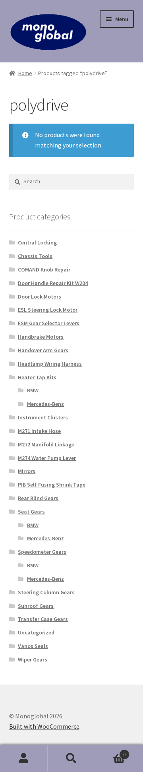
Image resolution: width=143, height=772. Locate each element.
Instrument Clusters (43, 417)
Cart (110, 751)
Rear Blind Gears (38, 498)
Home (25, 73)
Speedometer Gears (42, 551)
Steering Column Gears (46, 592)
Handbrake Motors (41, 336)
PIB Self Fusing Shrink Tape (51, 484)
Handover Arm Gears (43, 350)
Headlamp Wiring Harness (50, 363)
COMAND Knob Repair (44, 269)
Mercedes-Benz (45, 403)
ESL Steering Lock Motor (47, 309)
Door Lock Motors (39, 296)
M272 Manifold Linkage (46, 444)
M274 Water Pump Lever (47, 458)
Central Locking (37, 242)
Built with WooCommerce (44, 726)
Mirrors (26, 471)
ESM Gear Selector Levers (48, 323)
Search (71, 758)
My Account (24, 758)
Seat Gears (31, 511)
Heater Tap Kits (37, 377)
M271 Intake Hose (39, 430)
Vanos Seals (33, 646)
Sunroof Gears (36, 605)
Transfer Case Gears (43, 619)
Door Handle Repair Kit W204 (53, 283)
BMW (33, 390)
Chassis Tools (35, 256)
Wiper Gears (32, 659)
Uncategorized (36, 632)
